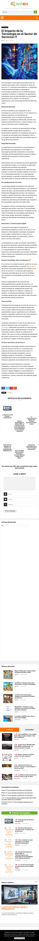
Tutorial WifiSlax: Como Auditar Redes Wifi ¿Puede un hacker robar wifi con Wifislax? (25, 736)
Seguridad (16, 739)
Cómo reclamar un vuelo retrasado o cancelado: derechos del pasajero (24, 841)
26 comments (23, 758)
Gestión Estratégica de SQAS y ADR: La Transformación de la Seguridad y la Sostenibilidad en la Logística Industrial (19, 426)
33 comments (23, 739)
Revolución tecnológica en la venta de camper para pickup (31, 447)
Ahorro (16, 833)
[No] (37, 935)
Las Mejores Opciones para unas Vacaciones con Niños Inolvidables (25, 683)
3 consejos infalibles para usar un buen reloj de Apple (25, 716)
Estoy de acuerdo (19, 938)
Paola (3, 790)
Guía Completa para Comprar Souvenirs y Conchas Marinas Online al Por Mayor (19, 454)
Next (37, 892)
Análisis (16, 699)
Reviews (16, 674)
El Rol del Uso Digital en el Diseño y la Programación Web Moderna (7, 447)
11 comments (24, 770)
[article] (19, 230)
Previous (2, 892)
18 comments (23, 750)
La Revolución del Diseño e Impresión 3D (7, 416)
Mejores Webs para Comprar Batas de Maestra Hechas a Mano (25, 671)
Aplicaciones (17, 778)
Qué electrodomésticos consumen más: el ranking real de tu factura (24, 829)
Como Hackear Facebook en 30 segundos (19, 790)
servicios (32, 266)
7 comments (24, 778)
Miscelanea (5, 27)
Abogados (17, 845)
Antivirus (16, 758)
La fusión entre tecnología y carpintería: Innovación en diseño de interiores (25, 696)
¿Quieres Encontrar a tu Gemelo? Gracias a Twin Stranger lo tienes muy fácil (25, 766)
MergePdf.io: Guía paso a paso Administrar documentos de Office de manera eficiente (25, 708)
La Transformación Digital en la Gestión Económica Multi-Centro (31, 420)
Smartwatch (17, 719)
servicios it (10, 392)
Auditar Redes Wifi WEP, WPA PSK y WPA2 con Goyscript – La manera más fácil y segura (24, 746)
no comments (11, 40)
